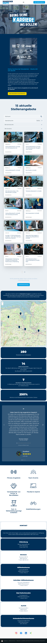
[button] (8, 317)
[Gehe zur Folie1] (17, 443)
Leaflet (37, 345)
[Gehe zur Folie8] (27, 443)
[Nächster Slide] (43, 425)
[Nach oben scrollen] (8, 2)
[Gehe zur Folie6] (24, 443)
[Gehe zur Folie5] (23, 443)
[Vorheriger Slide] (4, 425)
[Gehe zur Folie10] (30, 443)
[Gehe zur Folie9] (28, 443)
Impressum (5, 640)
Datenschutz (12, 640)
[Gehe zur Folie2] (18, 443)
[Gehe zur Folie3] (20, 443)
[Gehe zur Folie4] (21, 443)
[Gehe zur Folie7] (25, 443)
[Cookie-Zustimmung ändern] (2, 640)
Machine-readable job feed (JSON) (25, 640)
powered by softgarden (39, 640)
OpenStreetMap (43, 345)
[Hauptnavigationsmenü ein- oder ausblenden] (23, 2)
